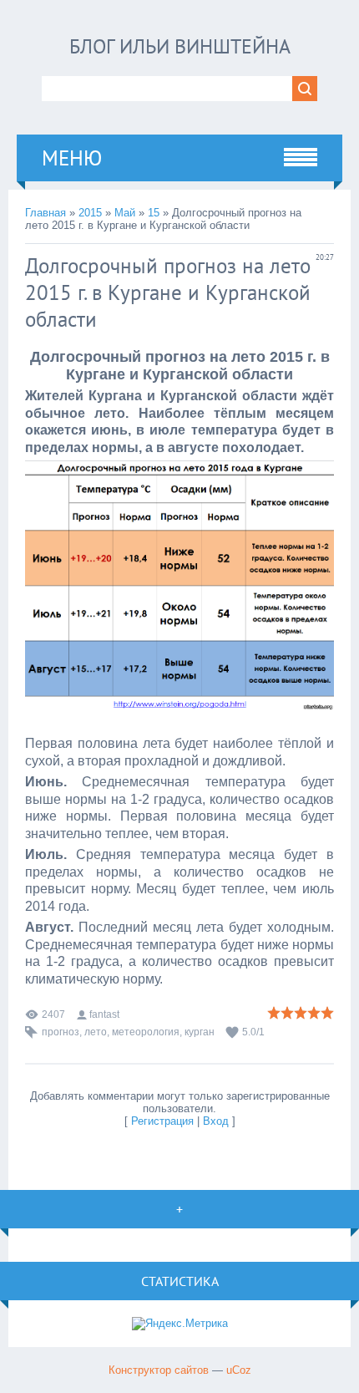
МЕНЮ (72, 158)
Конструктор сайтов (159, 1370)
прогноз (60, 1032)
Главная (45, 212)
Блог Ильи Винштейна (180, 46)
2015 (90, 212)
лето (95, 1032)
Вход (216, 1121)
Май (124, 212)
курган (200, 1032)
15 (153, 212)
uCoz (238, 1370)
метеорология (146, 1032)
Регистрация (162, 1121)
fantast (104, 1014)
